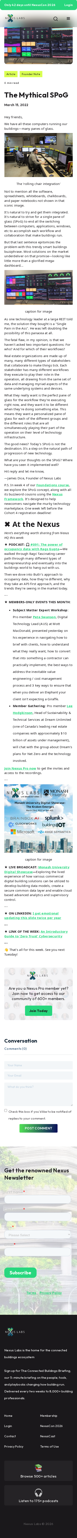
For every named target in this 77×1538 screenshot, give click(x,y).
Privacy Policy (51, 1293)
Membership (49, 1416)
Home (8, 1416)
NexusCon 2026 (51, 1426)
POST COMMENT (38, 1128)
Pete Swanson (44, 617)
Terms (31, 1293)
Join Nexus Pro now (20, 768)
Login (8, 1426)
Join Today (38, 1011)
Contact (10, 1436)
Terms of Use (49, 1446)
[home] (15, 18)
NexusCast (47, 1436)
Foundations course (52, 485)
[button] (68, 18)
